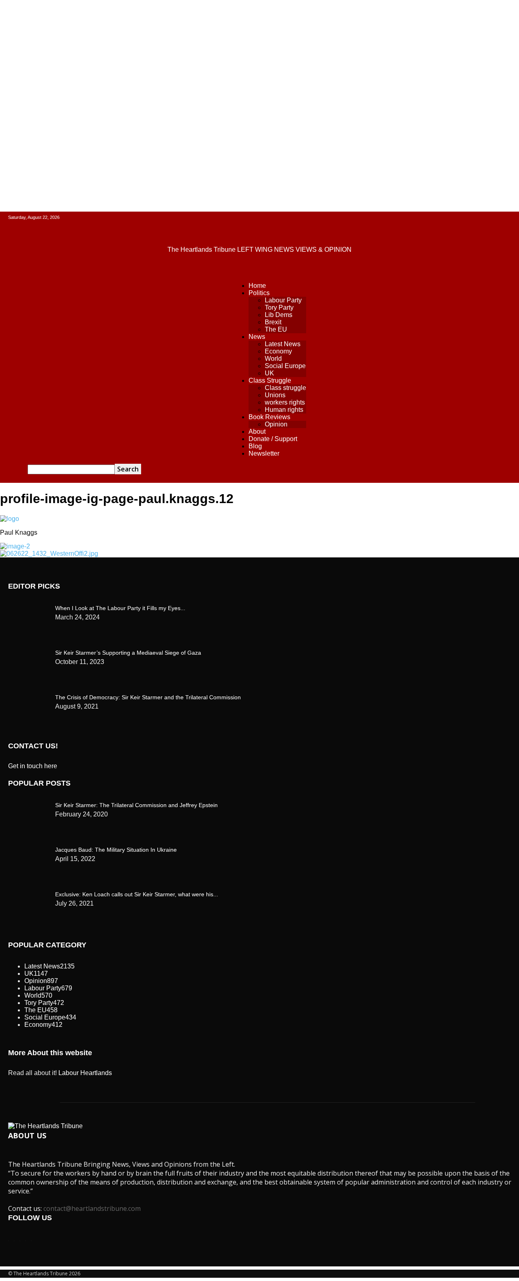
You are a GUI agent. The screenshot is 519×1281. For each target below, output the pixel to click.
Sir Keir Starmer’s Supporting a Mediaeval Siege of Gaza (128, 652)
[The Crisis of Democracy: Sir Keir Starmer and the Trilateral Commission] (28, 606)
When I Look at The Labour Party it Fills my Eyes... (120, 608)
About (257, 431)
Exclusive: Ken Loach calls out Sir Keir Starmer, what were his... (136, 894)
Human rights (284, 409)
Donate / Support (273, 438)
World (273, 358)
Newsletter (264, 453)
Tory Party (279, 307)
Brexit (273, 322)
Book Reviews (269, 416)
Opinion (276, 424)
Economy (278, 351)
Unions (275, 395)
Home (257, 285)
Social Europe (285, 365)
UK (269, 373)
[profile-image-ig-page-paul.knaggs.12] (9, 518)
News (257, 336)
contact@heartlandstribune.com (92, 1208)
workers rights (285, 402)
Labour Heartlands (85, 1072)
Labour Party (283, 300)
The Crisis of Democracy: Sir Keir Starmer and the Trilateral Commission (148, 697)
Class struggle (285, 387)
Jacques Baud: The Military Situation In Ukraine (116, 849)
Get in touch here (32, 766)
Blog (255, 446)
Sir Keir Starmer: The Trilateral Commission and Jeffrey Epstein (136, 805)
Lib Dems (278, 314)
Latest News (282, 344)
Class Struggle (270, 380)
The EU (276, 329)
